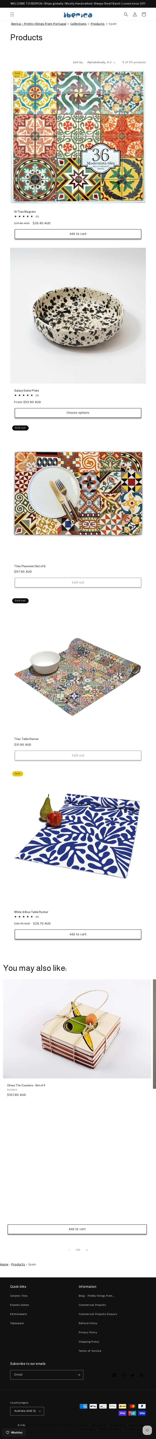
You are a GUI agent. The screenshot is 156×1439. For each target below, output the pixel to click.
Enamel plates (19, 1305)
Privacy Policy (88, 1332)
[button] (12, 14)
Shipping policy (87, 1429)
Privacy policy (118, 1425)
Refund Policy (88, 1323)
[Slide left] (69, 1249)
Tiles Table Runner (26, 739)
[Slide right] (86, 1249)
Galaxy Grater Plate (26, 390)
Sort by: (78, 62)
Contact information (110, 1429)
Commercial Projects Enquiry (98, 1314)
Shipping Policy (89, 1342)
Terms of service (137, 1425)
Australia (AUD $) (25, 1411)
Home (4, 1264)
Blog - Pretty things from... (97, 1296)
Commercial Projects (92, 1305)
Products (98, 24)
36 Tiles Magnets (25, 211)
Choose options (78, 413)
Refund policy (99, 1425)
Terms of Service (90, 1351)
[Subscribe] (78, 1375)
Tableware (17, 1323)
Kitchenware (18, 1314)
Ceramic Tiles (19, 1296)
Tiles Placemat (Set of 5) (30, 566)
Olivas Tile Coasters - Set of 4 (26, 1085)
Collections (78, 24)
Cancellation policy (135, 1429)
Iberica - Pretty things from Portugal (38, 24)
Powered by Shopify (77, 1425)
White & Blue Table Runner (31, 912)
